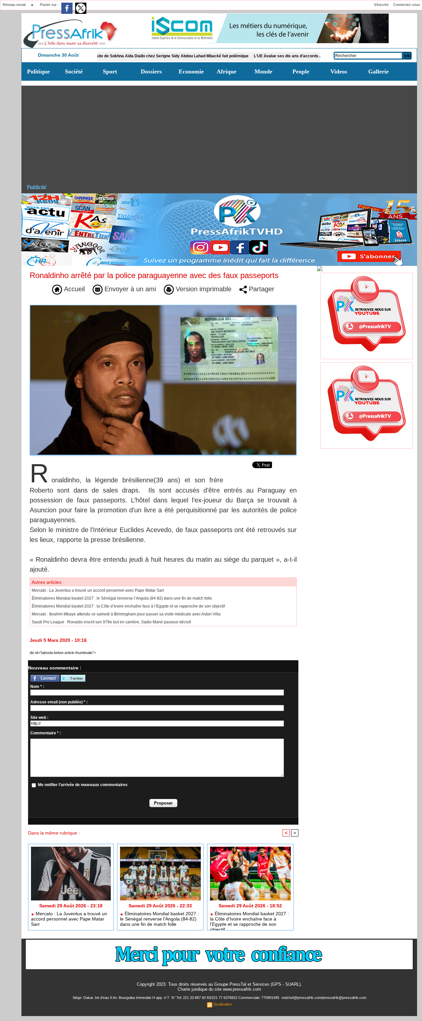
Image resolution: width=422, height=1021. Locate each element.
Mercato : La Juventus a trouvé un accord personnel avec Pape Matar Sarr (98, 590)
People (300, 71)
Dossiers (151, 71)
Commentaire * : (45, 733)
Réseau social (14, 5)
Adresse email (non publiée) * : (59, 702)
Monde (263, 71)
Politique (38, 71)
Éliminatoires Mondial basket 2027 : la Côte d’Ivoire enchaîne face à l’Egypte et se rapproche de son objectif (128, 606)
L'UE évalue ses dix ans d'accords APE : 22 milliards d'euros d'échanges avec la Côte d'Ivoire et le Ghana (318, 56)
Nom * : (37, 686)
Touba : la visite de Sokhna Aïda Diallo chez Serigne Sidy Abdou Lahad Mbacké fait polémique (127, 56)
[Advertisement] (221, 132)
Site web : (39, 717)
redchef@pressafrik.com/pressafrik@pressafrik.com (324, 998)
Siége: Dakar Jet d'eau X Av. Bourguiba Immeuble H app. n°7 (121, 998)
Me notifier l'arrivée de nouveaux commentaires (83, 784)
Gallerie (378, 71)
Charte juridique (192, 989)
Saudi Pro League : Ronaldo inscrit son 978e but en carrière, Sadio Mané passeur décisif (111, 622)
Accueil (73, 289)
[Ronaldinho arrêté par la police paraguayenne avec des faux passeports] (163, 307)
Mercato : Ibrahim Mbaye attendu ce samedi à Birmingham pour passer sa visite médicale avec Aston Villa (126, 614)
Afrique (226, 71)
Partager (260, 289)
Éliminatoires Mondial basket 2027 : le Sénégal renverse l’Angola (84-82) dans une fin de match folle (122, 598)
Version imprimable (202, 289)
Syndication (222, 1004)
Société (74, 71)
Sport (110, 71)
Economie (191, 71)
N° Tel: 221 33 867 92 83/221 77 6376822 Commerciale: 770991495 (225, 998)
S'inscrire (381, 5)
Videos (338, 71)
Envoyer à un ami (129, 289)
